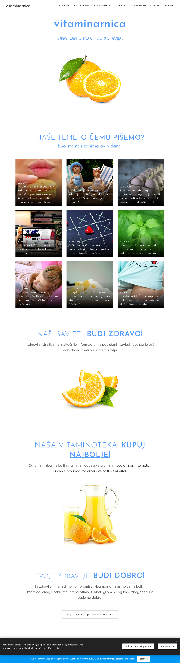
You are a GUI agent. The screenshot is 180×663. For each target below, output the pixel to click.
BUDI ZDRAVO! (115, 334)
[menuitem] (65, 5)
